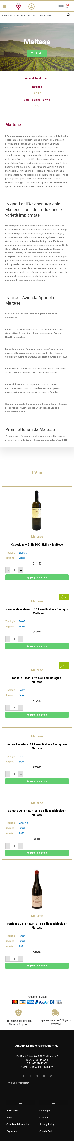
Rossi (22, 621)
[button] (4, 6)
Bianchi (23, 552)
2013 (21, 833)
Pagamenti (12, 1131)
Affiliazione (12, 1110)
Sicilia (22, 557)
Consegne (45, 1110)
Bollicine (23, 822)
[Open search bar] (68, 14)
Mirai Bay (24, 1082)
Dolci (21, 756)
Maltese (37, 536)
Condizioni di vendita (17, 1124)
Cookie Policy (46, 1131)
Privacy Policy (46, 1124)
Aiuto (9, 1117)
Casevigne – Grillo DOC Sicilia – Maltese (37, 544)
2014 (21, 946)
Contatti (43, 1117)
